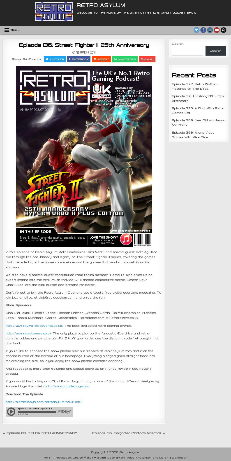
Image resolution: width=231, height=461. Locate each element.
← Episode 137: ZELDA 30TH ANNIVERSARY (39, 433)
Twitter (56, 59)
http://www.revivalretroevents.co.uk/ (34, 325)
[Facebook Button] (203, 30)
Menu (15, 29)
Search (178, 43)
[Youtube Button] (216, 30)
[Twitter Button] (196, 30)
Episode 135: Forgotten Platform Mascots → (128, 433)
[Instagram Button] (210, 30)
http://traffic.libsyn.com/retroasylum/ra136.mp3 (44, 402)
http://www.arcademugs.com (67, 386)
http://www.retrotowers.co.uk (28, 333)
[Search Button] (223, 30)
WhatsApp (127, 59)
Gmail (149, 59)
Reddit (103, 59)
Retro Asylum (101, 5)
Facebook (80, 59)
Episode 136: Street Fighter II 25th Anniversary (84, 45)
